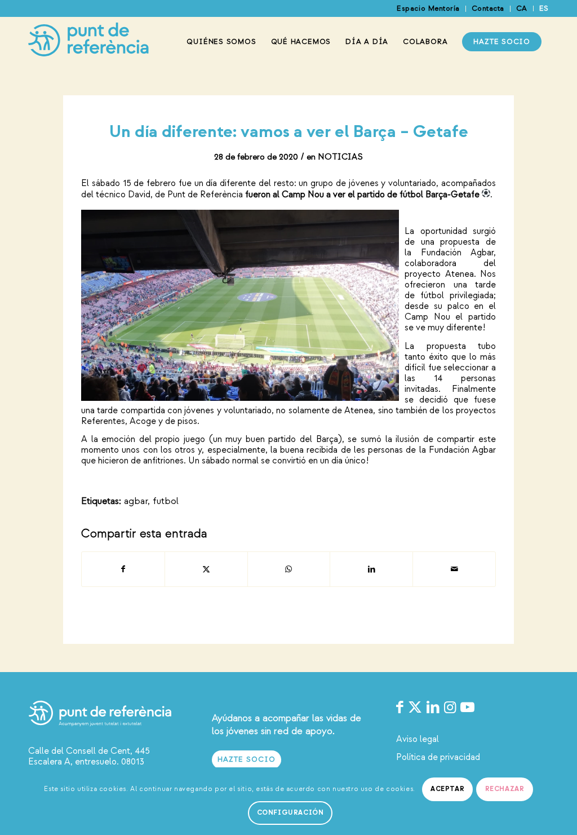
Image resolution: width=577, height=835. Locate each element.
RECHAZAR (505, 789)
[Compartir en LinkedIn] (371, 569)
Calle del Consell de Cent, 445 (89, 751)
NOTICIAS (340, 157)
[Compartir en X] (206, 569)
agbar (136, 501)
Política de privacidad (438, 757)
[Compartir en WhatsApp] (289, 569)
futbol (166, 501)
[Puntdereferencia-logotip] (88, 41)
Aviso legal (417, 739)
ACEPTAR (447, 789)
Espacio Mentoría (428, 8)
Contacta (488, 8)
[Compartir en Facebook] (123, 569)
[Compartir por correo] (454, 569)
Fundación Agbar (457, 252)
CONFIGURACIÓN (290, 813)
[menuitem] (428, 9)
